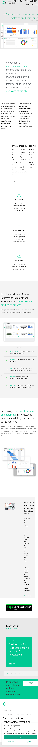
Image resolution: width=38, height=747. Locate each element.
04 (19, 673)
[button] (34, 21)
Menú (34, 2)
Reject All (28, 741)
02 (1, 373)
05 (23, 673)
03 (1, 375)
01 (1, 371)
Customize (11, 741)
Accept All (20, 737)
